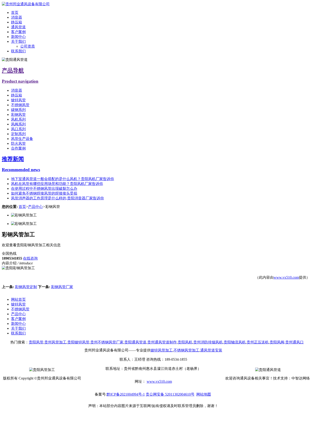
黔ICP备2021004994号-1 (126, 394)
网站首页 (18, 299)
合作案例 (18, 148)
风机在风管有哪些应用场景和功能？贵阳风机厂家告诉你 (57, 184)
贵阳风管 (36, 342)
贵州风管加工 (55, 342)
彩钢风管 (18, 114)
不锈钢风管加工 (186, 350)
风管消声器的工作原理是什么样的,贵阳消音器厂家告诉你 (57, 198)
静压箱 (16, 22)
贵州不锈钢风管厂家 (106, 342)
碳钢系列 (18, 110)
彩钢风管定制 (26, 287)
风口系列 (18, 129)
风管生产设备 (22, 139)
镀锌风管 (18, 100)
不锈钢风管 (20, 105)
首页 (14, 12)
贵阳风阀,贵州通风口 (287, 342)
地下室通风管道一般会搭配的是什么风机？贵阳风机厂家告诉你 (62, 179)
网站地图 (203, 394)
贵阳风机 (185, 342)
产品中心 (35, 207)
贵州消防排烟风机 (208, 342)
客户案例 (18, 32)
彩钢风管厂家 (62, 287)
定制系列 (18, 134)
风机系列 (18, 119)
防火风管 (18, 143)
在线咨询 (30, 258)
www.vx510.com (286, 277)
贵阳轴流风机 (235, 342)
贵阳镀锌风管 (78, 342)
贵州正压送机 (258, 342)
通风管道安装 (211, 350)
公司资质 (27, 46)
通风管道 (18, 27)
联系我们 (18, 51)
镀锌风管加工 (162, 350)
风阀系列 (18, 124)
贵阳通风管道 (135, 342)
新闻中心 (18, 37)
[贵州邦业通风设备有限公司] (26, 4)
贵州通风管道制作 (162, 342)
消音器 (16, 17)
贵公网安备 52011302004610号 (170, 394)
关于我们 (18, 41)
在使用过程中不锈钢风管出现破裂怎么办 (44, 188)
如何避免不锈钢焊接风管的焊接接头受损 (44, 193)
